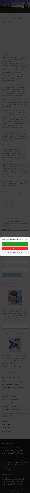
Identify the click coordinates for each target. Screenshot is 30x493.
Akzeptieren (15, 244)
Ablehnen (15, 248)
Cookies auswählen (15, 252)
